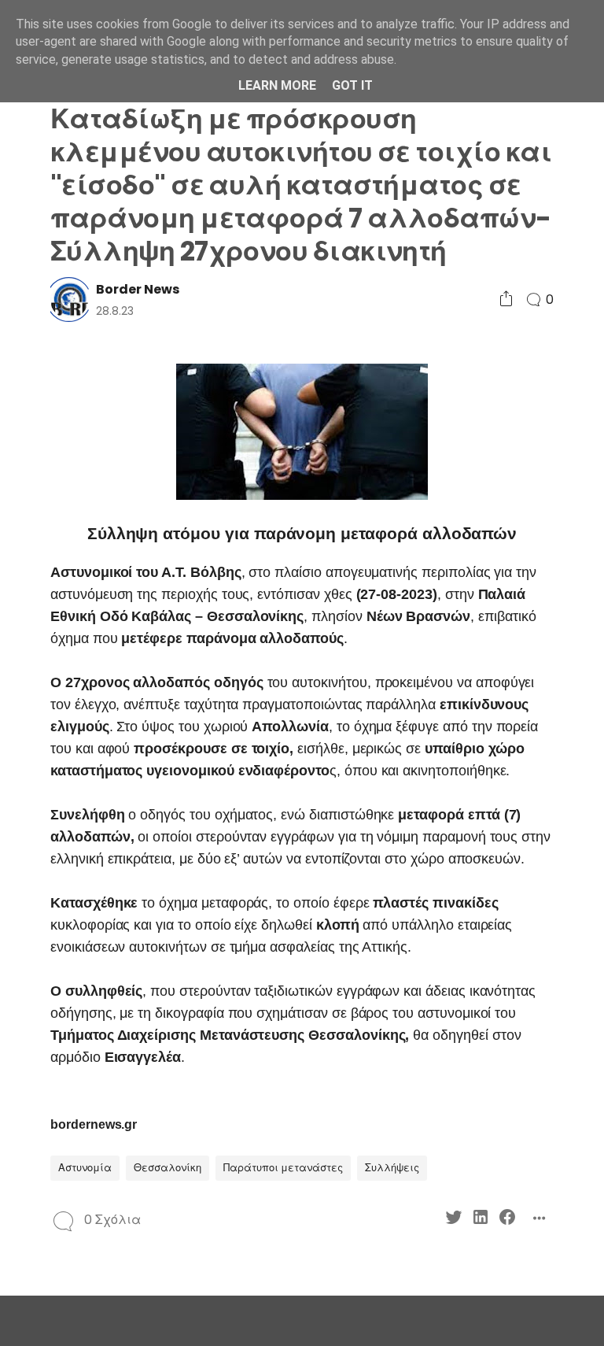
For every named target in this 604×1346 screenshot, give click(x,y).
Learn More (277, 85)
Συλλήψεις (392, 1167)
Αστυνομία (85, 1167)
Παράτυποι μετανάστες (283, 1167)
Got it (352, 85)
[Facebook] (507, 1219)
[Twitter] (453, 1219)
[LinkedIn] (480, 1219)
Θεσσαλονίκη (167, 1167)
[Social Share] (506, 299)
